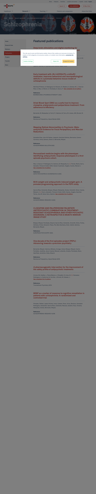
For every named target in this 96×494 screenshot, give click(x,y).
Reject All (56, 61)
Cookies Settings (28, 61)
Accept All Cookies (68, 61)
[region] (48, 57)
